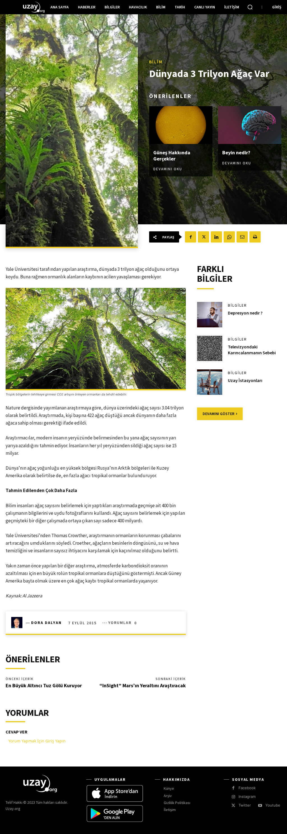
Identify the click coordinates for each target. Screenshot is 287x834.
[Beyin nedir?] (249, 125)
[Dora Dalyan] (18, 622)
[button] (250, 7)
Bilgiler (237, 305)
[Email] (242, 237)
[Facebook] (190, 237)
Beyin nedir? (236, 152)
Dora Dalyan (46, 622)
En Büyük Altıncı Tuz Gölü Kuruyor (44, 685)
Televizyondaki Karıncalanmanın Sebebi (252, 349)
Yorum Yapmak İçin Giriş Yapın (37, 741)
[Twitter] (203, 237)
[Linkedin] (216, 237)
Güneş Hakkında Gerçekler (171, 155)
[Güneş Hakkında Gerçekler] (180, 125)
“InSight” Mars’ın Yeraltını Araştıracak (142, 685)
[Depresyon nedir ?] (209, 314)
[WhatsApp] (229, 237)
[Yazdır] (255, 237)
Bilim (156, 61)
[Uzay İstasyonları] (209, 382)
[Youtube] (259, 805)
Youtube (272, 805)
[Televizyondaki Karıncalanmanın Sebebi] (209, 348)
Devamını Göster (218, 413)
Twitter (245, 805)
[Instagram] (233, 796)
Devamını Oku (167, 169)
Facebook (247, 788)
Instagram (247, 796)
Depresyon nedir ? (245, 313)
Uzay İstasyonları (245, 380)
